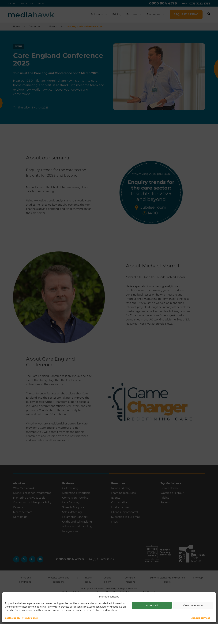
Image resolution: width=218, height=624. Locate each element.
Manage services (200, 617)
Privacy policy (30, 617)
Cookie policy (12, 617)
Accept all (152, 605)
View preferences (193, 605)
